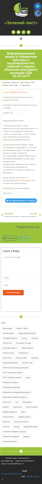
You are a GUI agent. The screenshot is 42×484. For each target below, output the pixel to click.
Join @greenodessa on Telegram (22, 200)
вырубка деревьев (10, 412)
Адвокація (26, 85)
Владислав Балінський (26, 333)
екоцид (16, 427)
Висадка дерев (8, 333)
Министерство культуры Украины (15, 368)
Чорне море (26, 402)
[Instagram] (23, 32)
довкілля (6, 422)
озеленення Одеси (10, 441)
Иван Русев (7, 358)
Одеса (28, 377)
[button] (21, 38)
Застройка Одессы (10, 348)
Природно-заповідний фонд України (16, 392)
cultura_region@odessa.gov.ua (15, 92)
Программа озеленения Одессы (15, 397)
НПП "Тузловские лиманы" (13, 372)
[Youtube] (18, 32)
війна (23, 412)
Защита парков (27, 348)
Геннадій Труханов (10, 338)
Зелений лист (24, 353)
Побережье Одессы (10, 382)
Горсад (24, 338)
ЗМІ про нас (7, 343)
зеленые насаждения (11, 436)
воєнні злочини (32, 407)
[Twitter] (28, 32)
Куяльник (34, 358)
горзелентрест (8, 417)
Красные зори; (21, 358)
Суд (16, 402)
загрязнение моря (30, 427)
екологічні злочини (21, 422)
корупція (26, 436)
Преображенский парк (11, 387)
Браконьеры (7, 328)
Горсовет (34, 338)
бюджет (6, 407)
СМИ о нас (7, 402)
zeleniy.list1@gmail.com (11, 473)
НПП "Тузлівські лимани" (12, 377)
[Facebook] (13, 32)
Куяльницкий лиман (10, 363)
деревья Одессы (24, 417)
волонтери (17, 407)
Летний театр (27, 363)
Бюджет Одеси (22, 328)
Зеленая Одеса (8, 353)
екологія (6, 427)
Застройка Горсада (23, 343)
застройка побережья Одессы (14, 431)
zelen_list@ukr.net (26, 180)
